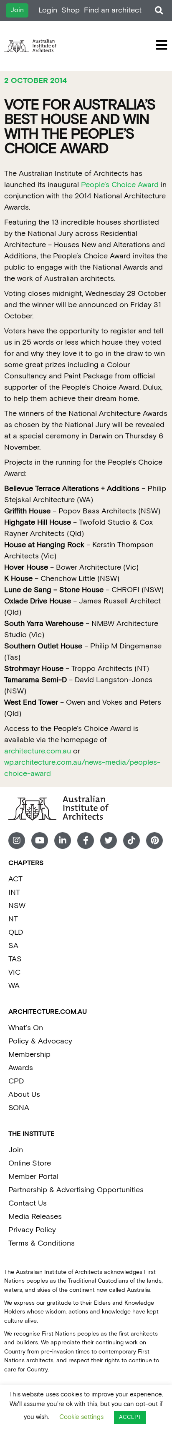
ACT (15, 879)
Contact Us (27, 1203)
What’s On (25, 1028)
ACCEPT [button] (130, 1417)
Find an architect (113, 10)
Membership (29, 1054)
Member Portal (33, 1176)
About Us (24, 1094)
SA (13, 946)
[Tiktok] (131, 840)
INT (14, 892)
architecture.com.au (37, 751)
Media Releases (35, 1216)
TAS (15, 959)
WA (14, 986)
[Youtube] (39, 840)
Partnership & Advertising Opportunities (76, 1190)
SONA (18, 1108)
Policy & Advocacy (40, 1041)
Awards (20, 1068)
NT (13, 919)
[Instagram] (16, 840)
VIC (14, 972)
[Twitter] (108, 840)
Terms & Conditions (41, 1243)
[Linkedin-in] (62, 840)
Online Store (29, 1163)
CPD (16, 1081)
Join (15, 1150)
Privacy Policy (32, 1230)
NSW (16, 906)
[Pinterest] (154, 840)
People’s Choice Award (120, 185)
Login (47, 10)
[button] (159, 10)
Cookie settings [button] (81, 1417)
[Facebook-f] (85, 840)
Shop (70, 10)
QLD (15, 932)
